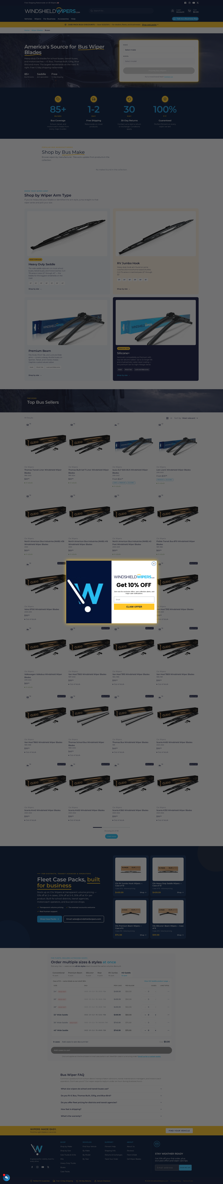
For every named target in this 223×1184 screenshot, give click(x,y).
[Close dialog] (154, 564)
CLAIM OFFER (134, 606)
